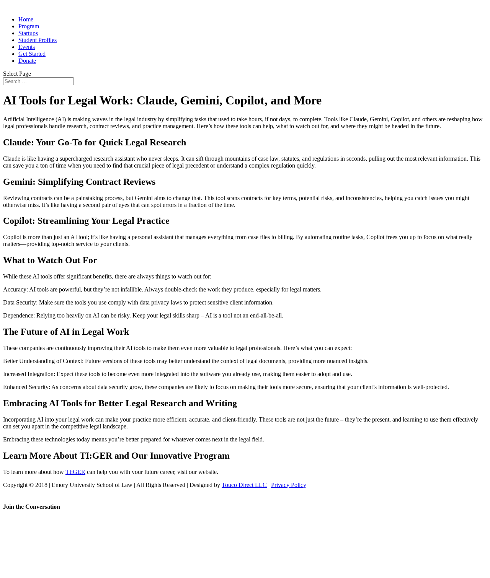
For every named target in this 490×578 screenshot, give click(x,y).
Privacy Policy (288, 485)
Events (26, 47)
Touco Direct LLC (244, 485)
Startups (28, 33)
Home (25, 19)
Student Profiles (37, 40)
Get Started (32, 53)
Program (28, 26)
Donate (27, 60)
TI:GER (75, 472)
